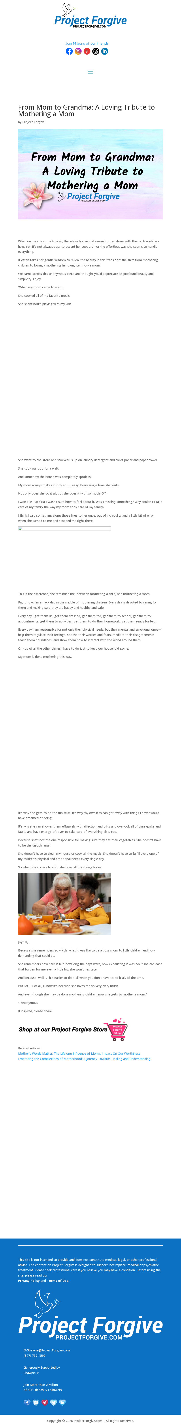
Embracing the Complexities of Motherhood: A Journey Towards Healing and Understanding (84, 1059)
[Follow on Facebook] (27, 1402)
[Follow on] (69, 51)
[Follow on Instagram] (36, 1402)
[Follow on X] (53, 1402)
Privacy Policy (29, 1281)
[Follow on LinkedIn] (62, 1402)
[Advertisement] (51, 386)
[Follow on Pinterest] (44, 1402)
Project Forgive (33, 122)
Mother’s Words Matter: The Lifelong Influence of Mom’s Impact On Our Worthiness (79, 1053)
